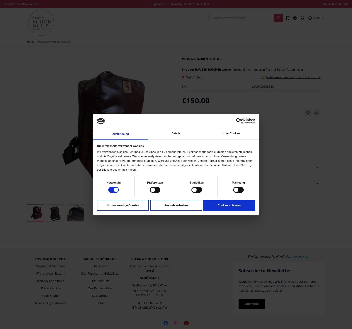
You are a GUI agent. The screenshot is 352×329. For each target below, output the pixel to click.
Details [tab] (176, 133)
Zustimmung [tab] (120, 133)
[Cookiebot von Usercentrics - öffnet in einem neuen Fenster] (239, 121)
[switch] (155, 190)
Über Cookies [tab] (231, 133)
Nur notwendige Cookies (123, 205)
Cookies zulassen (229, 205)
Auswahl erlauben (176, 205)
